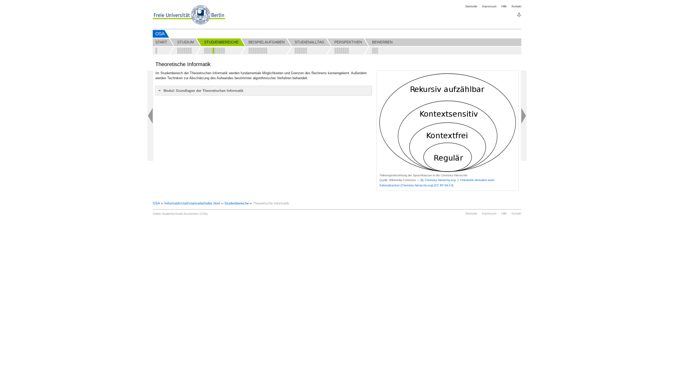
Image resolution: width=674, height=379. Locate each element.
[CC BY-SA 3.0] (443, 185)
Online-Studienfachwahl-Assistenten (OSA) (180, 213)
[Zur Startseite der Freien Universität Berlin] (189, 14)
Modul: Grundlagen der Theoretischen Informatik (203, 91)
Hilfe (504, 6)
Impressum (489, 6)
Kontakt (516, 6)
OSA (160, 33)
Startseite (471, 6)
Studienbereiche (236, 203)
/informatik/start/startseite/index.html (192, 203)
